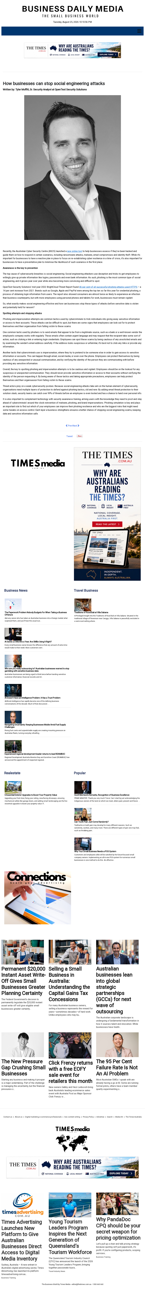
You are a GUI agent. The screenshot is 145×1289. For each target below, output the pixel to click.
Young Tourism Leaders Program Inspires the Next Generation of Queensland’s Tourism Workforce (70, 1237)
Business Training (8, 1278)
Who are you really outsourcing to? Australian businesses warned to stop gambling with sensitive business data (37, 669)
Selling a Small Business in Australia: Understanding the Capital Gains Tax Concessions (69, 984)
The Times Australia (134, 1117)
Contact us (7, 1117)
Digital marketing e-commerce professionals (43, 1117)
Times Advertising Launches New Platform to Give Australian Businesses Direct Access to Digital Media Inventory (21, 1240)
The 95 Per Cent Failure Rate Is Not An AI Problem (117, 1068)
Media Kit (119, 1117)
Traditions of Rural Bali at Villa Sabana (91, 612)
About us (18, 1117)
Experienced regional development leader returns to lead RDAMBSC (35, 754)
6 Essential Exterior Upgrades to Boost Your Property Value (31, 795)
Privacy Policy (88, 1117)
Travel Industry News (57, 1271)
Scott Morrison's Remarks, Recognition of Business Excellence (101, 795)
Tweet (69, 436)
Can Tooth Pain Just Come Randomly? (91, 822)
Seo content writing (72, 1117)
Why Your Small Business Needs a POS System (95, 851)
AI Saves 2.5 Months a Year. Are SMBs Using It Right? (28, 642)
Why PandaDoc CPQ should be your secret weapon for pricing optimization (118, 1228)
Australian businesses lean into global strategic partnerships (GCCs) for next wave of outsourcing (114, 990)
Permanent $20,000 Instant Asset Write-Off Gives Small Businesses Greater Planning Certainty (23, 981)
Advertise (100, 1117)
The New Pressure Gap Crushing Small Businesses (23, 1068)
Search (110, 1117)
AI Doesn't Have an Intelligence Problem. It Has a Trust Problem (32, 698)
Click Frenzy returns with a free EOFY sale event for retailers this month (71, 1072)
